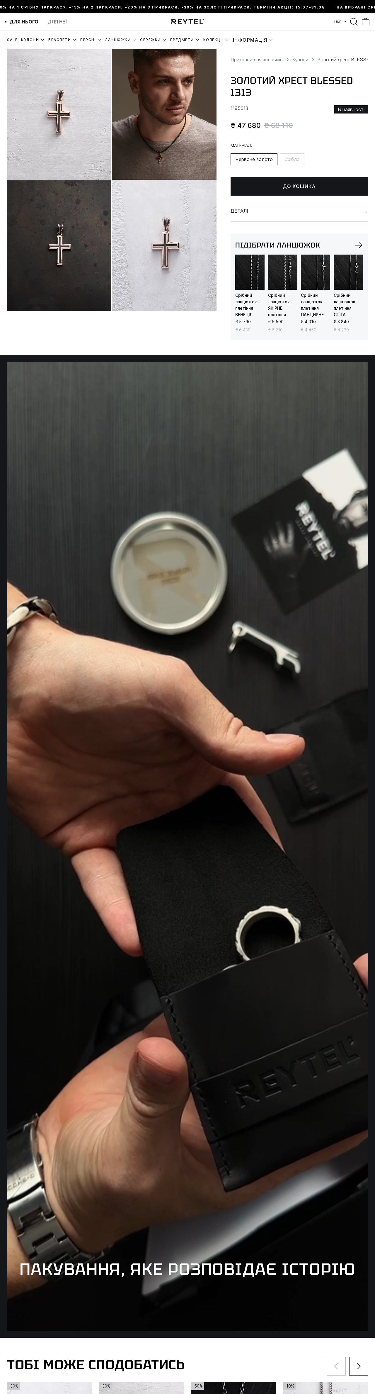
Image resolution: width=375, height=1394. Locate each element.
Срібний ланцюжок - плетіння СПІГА (346, 305)
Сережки (150, 40)
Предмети (182, 40)
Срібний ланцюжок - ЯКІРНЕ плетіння (280, 305)
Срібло (292, 159)
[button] (358, 245)
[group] (250, 272)
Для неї (57, 22)
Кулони (30, 40)
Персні (88, 40)
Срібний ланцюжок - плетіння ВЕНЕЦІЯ (247, 305)
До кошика (299, 186)
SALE (12, 40)
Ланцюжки (118, 40)
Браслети (59, 40)
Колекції (213, 40)
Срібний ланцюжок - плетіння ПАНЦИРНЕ (313, 305)
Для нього (24, 22)
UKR (338, 21)
